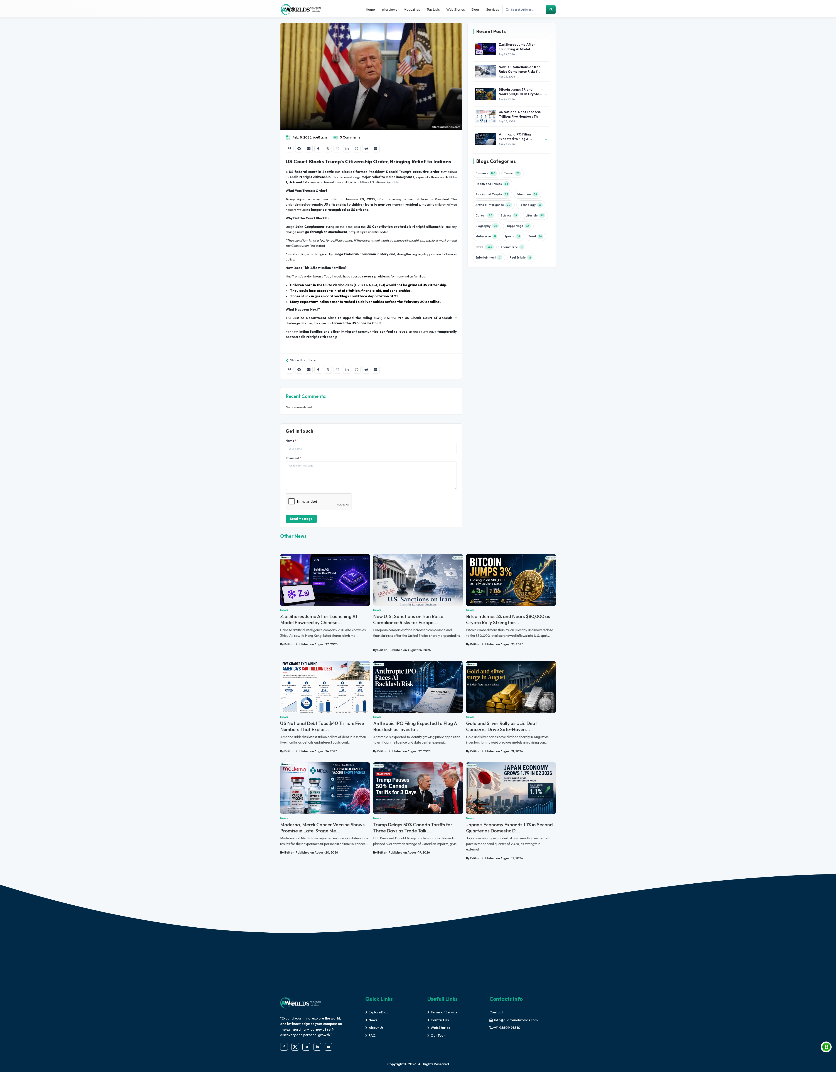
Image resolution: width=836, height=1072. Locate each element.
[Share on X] (328, 148)
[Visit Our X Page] (295, 1047)
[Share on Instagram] (337, 148)
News (373, 1020)
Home (370, 9)
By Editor (287, 644)
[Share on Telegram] (299, 148)
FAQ (372, 1035)
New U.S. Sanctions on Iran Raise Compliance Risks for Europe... (408, 619)
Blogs (475, 9)
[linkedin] (317, 1047)
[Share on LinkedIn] (347, 148)
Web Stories (455, 9)
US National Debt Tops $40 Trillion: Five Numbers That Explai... (322, 726)
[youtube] (328, 1047)
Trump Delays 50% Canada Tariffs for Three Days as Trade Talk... (412, 828)
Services (492, 9)
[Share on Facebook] (318, 148)
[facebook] (284, 1047)
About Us (376, 1027)
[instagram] (306, 1047)
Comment (293, 458)
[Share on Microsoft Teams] (376, 148)
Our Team (439, 1035)
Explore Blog (379, 1012)
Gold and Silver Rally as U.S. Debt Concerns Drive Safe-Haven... (501, 726)
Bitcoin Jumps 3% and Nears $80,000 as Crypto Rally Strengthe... (508, 619)
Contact (496, 1012)
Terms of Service (444, 1012)
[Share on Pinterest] (289, 148)
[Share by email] (309, 148)
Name (291, 440)
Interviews (389, 9)
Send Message (301, 519)
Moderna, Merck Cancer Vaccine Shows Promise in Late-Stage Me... (322, 828)
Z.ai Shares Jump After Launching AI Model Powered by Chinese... (318, 619)
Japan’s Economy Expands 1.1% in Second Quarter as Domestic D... (509, 828)
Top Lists (433, 9)
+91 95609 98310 (506, 1027)
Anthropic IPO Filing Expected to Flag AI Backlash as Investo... (415, 726)
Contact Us (440, 1020)
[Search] (551, 9)
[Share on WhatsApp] (357, 148)
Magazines (412, 9)
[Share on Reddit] (366, 148)
